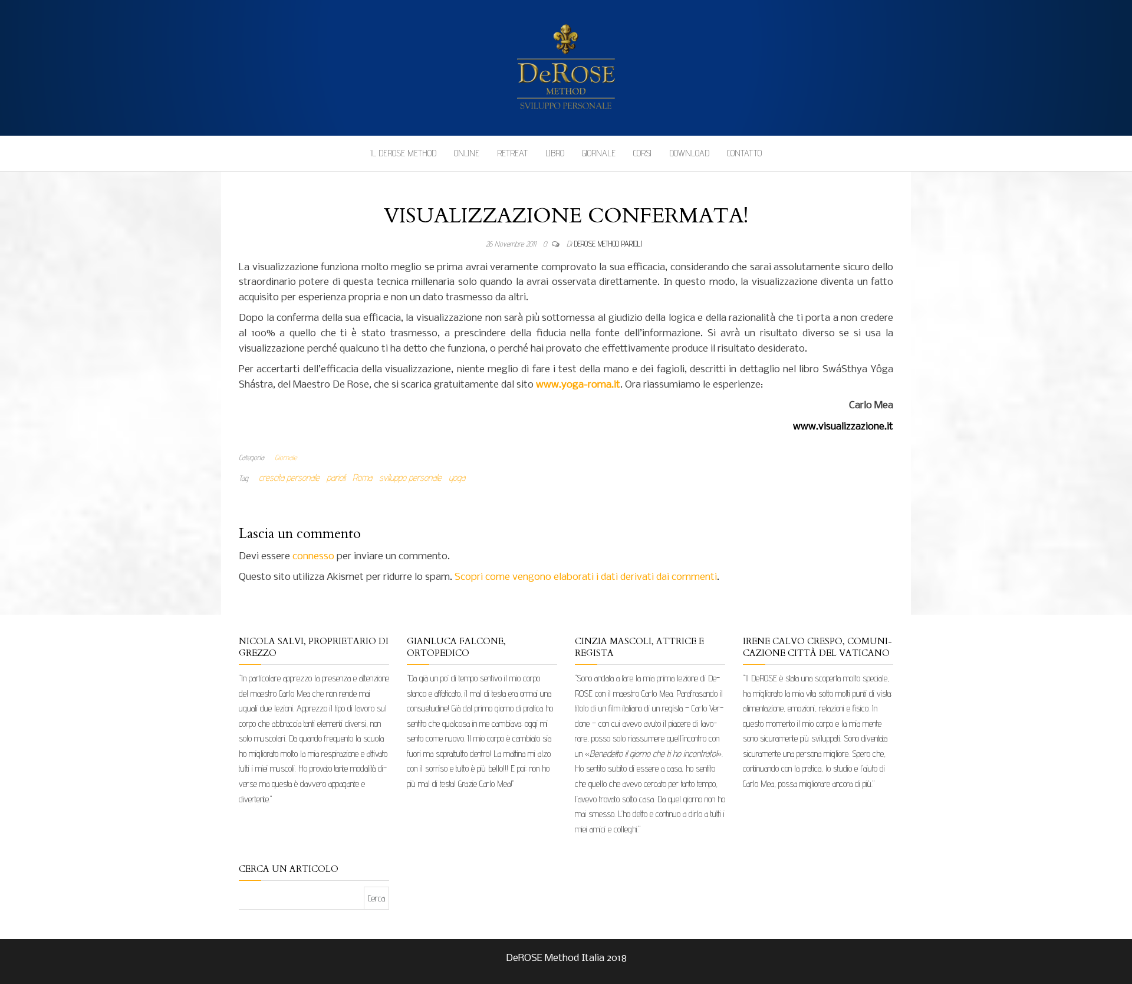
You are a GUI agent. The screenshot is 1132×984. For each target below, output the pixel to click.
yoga (457, 477)
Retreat (512, 153)
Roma (362, 477)
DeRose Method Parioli (608, 243)
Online (466, 153)
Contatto (744, 153)
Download (689, 153)
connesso (313, 556)
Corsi (642, 153)
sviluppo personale (410, 477)
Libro (554, 153)
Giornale (599, 153)
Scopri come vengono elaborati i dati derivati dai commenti (586, 577)
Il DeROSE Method (403, 153)
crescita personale (289, 477)
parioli (336, 477)
